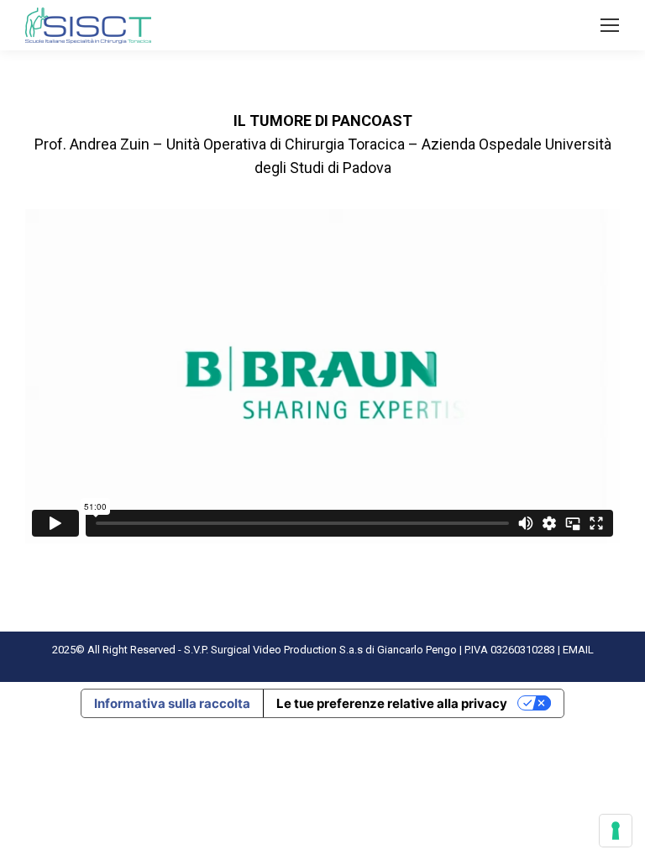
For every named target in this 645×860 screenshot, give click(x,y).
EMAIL (578, 649)
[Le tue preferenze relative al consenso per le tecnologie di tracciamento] (616, 831)
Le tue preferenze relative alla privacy (391, 703)
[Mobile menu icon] (610, 25)
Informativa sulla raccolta (172, 703)
